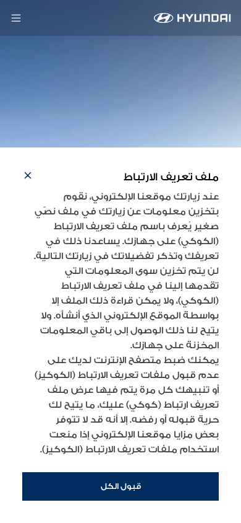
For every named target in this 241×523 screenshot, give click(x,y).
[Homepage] (192, 18)
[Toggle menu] (16, 18)
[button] (27, 177)
